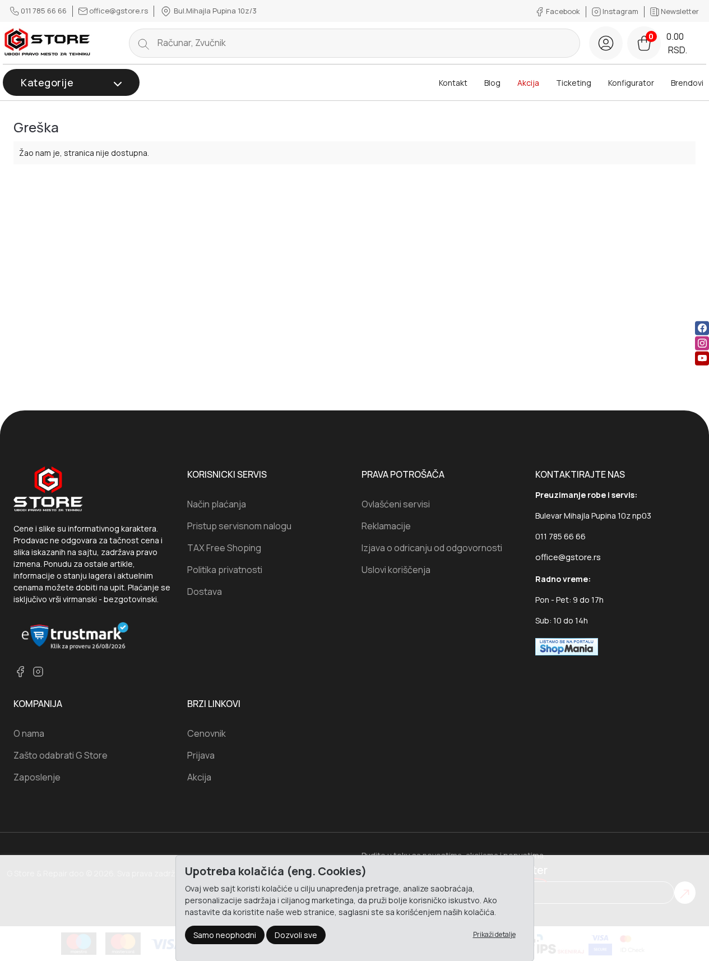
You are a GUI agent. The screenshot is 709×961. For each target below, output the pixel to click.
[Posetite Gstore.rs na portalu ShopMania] (566, 646)
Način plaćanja (216, 504)
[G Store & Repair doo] (47, 43)
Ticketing (573, 82)
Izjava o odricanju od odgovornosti (432, 548)
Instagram (620, 11)
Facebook (563, 11)
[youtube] (702, 359)
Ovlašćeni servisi (396, 504)
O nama (28, 733)
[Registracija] (606, 43)
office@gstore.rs (118, 11)
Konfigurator (631, 82)
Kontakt (453, 82)
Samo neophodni (224, 934)
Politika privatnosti (224, 569)
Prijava (201, 755)
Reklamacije (386, 526)
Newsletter (679, 11)
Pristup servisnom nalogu (239, 526)
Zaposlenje (37, 777)
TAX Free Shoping (224, 548)
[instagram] (702, 343)
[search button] (143, 43)
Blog (492, 82)
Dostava (204, 591)
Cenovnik (206, 733)
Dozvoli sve (296, 934)
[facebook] (702, 328)
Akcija (528, 82)
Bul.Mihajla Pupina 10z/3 (214, 11)
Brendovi (687, 82)
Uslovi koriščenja (396, 569)
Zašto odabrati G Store (60, 755)
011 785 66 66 (43, 11)
